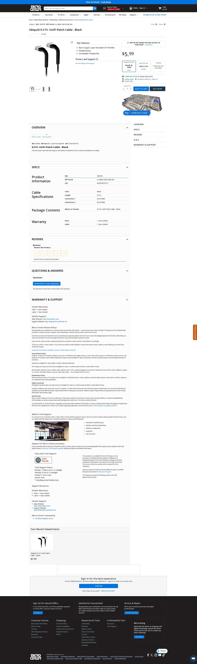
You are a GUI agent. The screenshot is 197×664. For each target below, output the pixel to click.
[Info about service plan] (97, 59)
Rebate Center (87, 629)
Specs (36, 167)
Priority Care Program (104, 472)
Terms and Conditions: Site (55, 658)
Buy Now (157, 88)
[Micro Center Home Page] (35, 7)
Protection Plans (37, 637)
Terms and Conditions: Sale (73, 658)
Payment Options (62, 632)
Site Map (85, 645)
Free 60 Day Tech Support (86, 63)
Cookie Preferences (120, 658)
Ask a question (47, 136)
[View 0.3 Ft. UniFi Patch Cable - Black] (42, 542)
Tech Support (112, 626)
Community (85, 624)
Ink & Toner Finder (88, 632)
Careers (84, 634)
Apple (86, 15)
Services (97, 15)
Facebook (147, 655)
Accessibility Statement (68, 656)
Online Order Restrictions (65, 629)
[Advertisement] (98, 570)
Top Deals (49, 15)
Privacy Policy (139, 656)
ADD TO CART (141, 88)
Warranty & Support (47, 299)
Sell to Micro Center (88, 637)
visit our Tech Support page (52, 448)
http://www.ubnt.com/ (51, 319)
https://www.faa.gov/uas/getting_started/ (103, 406)
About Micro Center (52, 656)
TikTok (163, 655)
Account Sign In (107, 658)
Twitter (151, 655)
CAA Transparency (102, 656)
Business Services (88, 640)
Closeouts (110, 624)
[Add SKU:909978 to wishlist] (46, 537)
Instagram (155, 655)
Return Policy (35, 626)
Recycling (34, 634)
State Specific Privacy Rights (85, 656)
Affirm (58, 634)
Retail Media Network (89, 642)
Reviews (37, 239)
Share (161, 24)
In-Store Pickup (61, 624)
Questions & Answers (47, 270)
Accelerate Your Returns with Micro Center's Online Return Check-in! (54, 350)
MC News (122, 15)
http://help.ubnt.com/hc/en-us (56, 321)
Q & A (136, 139)
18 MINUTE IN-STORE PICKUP (154, 15)
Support (133, 15)
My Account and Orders (39, 624)
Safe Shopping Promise (39, 632)
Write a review (36, 136)
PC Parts (61, 15)
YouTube (159, 655)
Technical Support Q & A (44, 518)
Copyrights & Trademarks (92, 658)
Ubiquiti (32, 24)
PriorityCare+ (110, 15)
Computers (74, 15)
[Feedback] (195, 332)
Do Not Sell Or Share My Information (121, 656)
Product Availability (62, 626)
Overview (38, 127)
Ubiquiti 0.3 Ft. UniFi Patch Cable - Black (40, 554)
